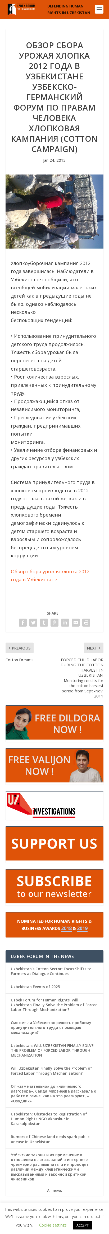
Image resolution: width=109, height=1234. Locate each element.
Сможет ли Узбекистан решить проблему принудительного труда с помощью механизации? (51, 1027)
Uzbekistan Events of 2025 (35, 986)
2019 (82, 928)
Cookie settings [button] (53, 1225)
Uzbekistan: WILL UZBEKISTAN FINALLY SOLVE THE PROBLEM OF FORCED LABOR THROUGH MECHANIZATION (52, 1050)
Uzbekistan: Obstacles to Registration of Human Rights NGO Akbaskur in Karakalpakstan (49, 1118)
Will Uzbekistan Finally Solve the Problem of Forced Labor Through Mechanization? (51, 1070)
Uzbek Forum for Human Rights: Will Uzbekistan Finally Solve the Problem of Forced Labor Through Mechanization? (54, 1004)
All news (54, 1190)
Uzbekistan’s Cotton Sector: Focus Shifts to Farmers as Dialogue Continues (51, 971)
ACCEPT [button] (82, 1225)
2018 (66, 928)
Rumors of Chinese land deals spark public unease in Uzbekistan (50, 1139)
